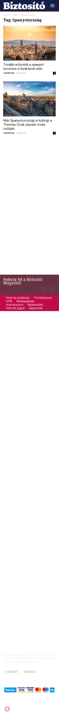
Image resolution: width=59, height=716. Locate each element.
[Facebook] (44, 290)
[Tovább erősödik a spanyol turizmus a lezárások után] (29, 43)
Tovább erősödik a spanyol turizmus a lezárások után (23, 67)
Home (6, 15)
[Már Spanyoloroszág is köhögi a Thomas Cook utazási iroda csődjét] (29, 98)
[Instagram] (52, 290)
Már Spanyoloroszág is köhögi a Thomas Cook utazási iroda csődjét (27, 125)
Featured (8, 59)
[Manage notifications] (7, 708)
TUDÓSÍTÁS (8, 73)
